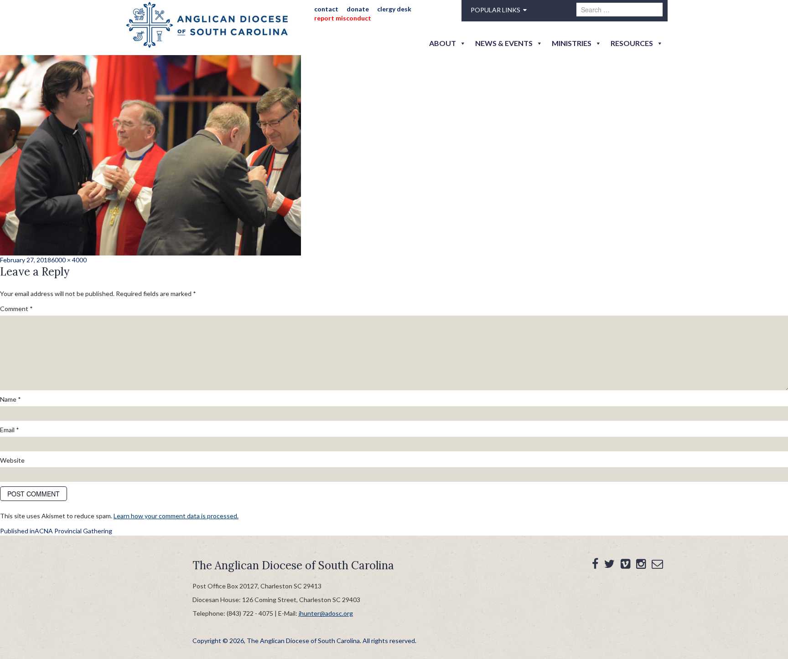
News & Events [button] (504, 43)
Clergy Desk (394, 9)
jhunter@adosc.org (326, 613)
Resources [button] (632, 43)
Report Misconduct (342, 18)
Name (10, 399)
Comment (16, 308)
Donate (358, 9)
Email (9, 430)
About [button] (442, 43)
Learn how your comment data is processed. (176, 516)
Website (12, 460)
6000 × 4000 (69, 260)
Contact (326, 9)
